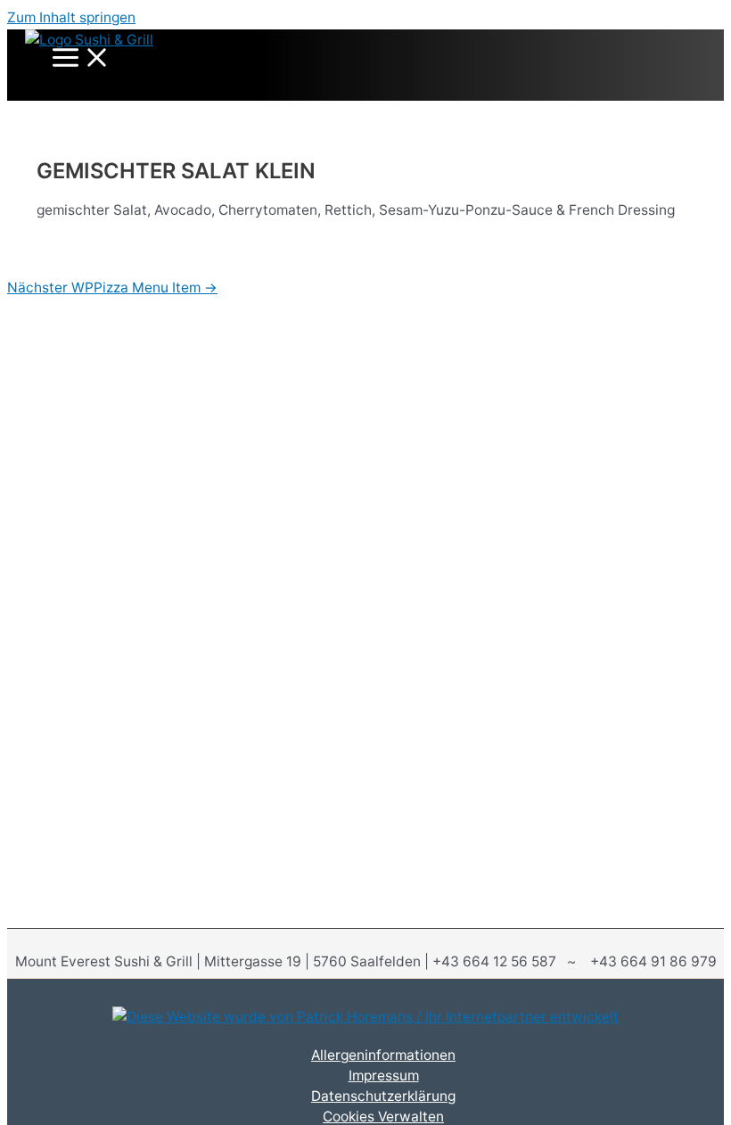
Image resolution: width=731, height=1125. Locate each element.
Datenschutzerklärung (383, 1096)
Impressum (384, 1075)
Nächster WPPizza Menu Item (112, 287)
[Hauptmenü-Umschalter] (81, 58)
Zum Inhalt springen (71, 17)
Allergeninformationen (383, 1055)
